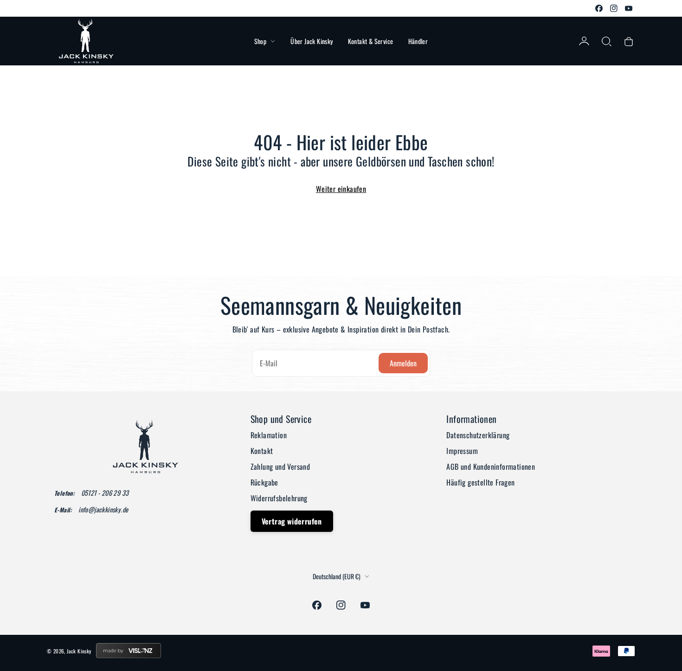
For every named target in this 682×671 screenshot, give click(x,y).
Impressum (462, 450)
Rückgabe (264, 482)
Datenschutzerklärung (477, 435)
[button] (606, 41)
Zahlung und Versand (280, 466)
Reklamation (269, 435)
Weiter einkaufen (341, 188)
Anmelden (403, 363)
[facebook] (599, 8)
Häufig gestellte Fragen (480, 482)
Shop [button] (260, 41)
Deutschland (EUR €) (336, 576)
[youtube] (628, 8)
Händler (418, 41)
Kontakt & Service (370, 41)
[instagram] (613, 8)
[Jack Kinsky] (86, 41)
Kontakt (262, 450)
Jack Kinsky (79, 651)
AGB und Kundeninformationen (490, 466)
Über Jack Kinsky (311, 41)
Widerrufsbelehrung (279, 498)
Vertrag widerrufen (292, 521)
